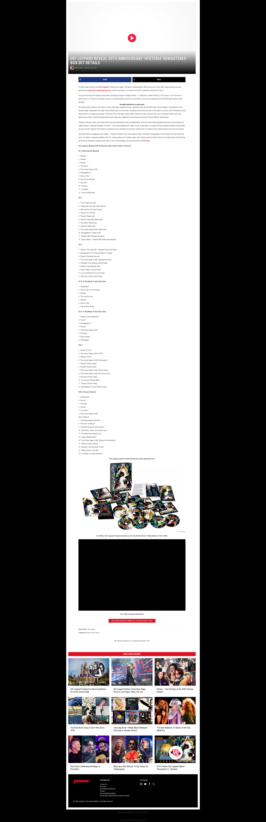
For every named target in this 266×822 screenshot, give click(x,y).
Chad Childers (79, 68)
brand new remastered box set (99, 90)
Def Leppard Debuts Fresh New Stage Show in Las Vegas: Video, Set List (129, 690)
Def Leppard (103, 87)
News (89, 633)
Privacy (102, 791)
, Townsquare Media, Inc (92, 801)
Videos (97, 633)
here (148, 141)
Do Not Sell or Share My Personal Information (114, 796)
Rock (92, 633)
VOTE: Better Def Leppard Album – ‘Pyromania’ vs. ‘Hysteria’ (171, 767)
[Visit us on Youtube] (146, 784)
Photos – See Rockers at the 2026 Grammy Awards (175, 690)
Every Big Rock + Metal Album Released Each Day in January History (130, 729)
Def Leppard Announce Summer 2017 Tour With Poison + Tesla (132, 621)
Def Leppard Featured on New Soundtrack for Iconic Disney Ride (88, 690)
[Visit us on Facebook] (150, 784)
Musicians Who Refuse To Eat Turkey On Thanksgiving (130, 767)
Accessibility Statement (108, 789)
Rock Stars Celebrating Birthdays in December (85, 767)
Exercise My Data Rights (108, 793)
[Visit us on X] (154, 784)
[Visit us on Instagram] (142, 784)
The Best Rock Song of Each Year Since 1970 (87, 729)
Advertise (103, 786)
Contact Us (103, 784)
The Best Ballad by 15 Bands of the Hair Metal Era (173, 729)
